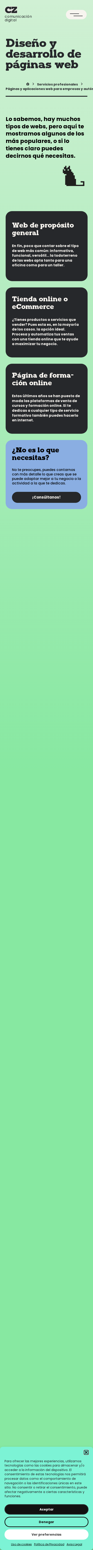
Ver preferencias (46, 1534)
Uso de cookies (21, 1544)
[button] (86, 1452)
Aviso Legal (74, 1544)
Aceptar (47, 1509)
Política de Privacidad (49, 1544)
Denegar (46, 1522)
